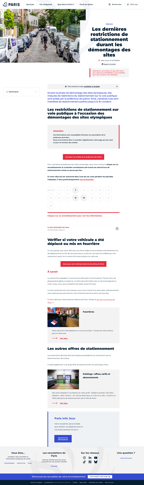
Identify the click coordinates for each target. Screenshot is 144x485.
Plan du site (109, 482)
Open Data (83, 482)
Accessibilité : (58, 482)
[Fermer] (117, 86)
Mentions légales (36, 482)
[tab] (75, 190)
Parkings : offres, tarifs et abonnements (96, 376)
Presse (75, 482)
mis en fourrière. (87, 179)
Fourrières (88, 312)
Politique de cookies (96, 482)
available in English (92, 87)
